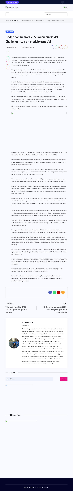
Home (7, 20)
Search (64, 379)
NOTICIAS (15, 20)
